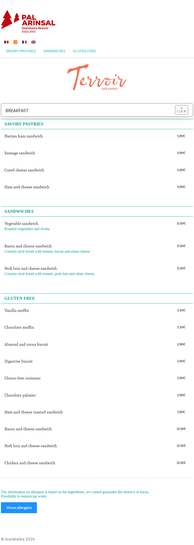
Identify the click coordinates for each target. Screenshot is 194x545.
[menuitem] (6, 41)
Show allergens (19, 507)
